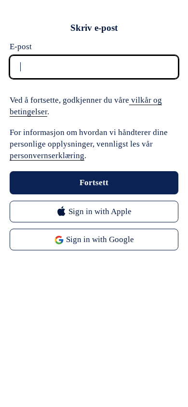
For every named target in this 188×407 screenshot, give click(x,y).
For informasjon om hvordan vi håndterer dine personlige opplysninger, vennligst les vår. (89, 144)
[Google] (94, 240)
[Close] (168, 28)
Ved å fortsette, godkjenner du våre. (86, 105)
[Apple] (94, 212)
